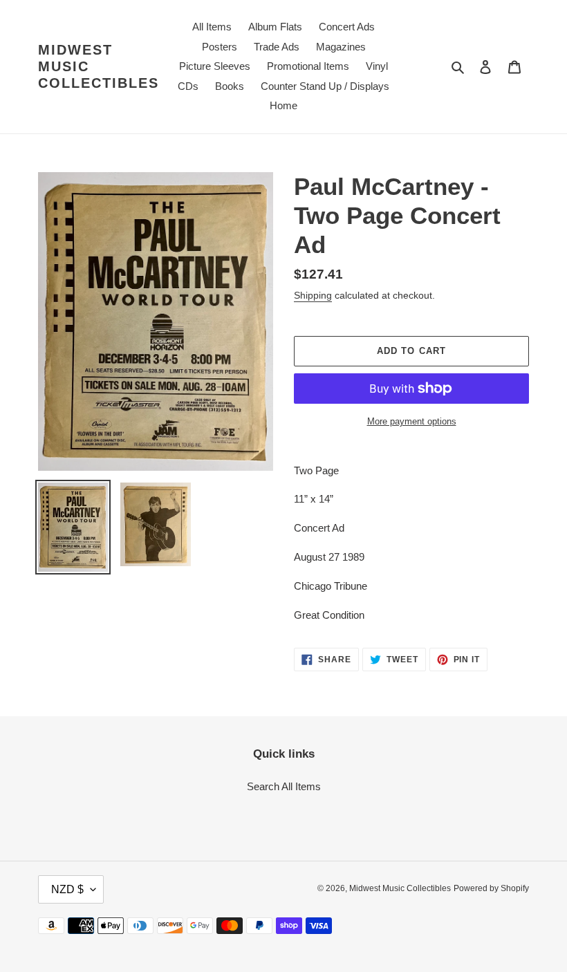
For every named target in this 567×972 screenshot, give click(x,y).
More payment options (411, 421)
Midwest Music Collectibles (98, 66)
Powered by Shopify (491, 888)
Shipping (313, 295)
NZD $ (67, 889)
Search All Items (284, 786)
